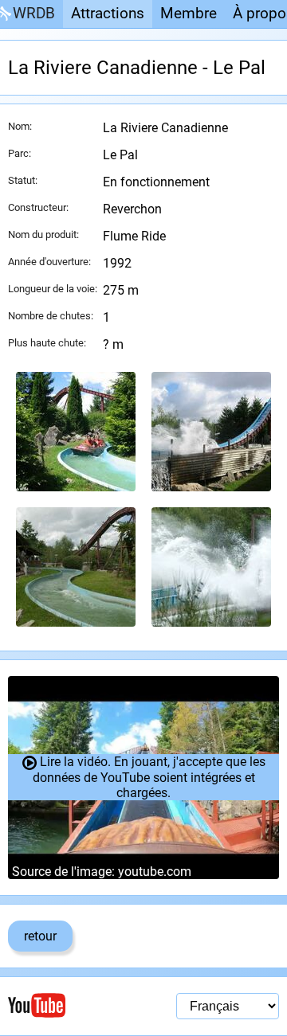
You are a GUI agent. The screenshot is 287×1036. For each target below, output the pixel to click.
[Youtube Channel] (76, 1005)
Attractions (107, 13)
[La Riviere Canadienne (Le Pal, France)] (76, 431)
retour (40, 936)
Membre (188, 13)
